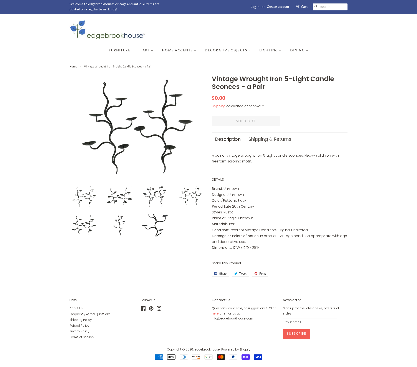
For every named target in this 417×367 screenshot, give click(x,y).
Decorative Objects (226, 50)
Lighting (269, 50)
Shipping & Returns (269, 139)
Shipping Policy (81, 320)
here (215, 313)
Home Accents (178, 50)
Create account (278, 7)
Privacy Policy (79, 331)
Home (73, 67)
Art (146, 50)
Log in (255, 7)
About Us (76, 308)
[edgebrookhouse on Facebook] (143, 309)
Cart (304, 7)
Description (228, 139)
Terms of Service (82, 337)
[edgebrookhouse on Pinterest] (151, 309)
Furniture (120, 50)
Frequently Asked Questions (90, 314)
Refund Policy (79, 326)
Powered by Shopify (235, 349)
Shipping (218, 106)
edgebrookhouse (207, 349)
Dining (298, 50)
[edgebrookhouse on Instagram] (159, 309)
